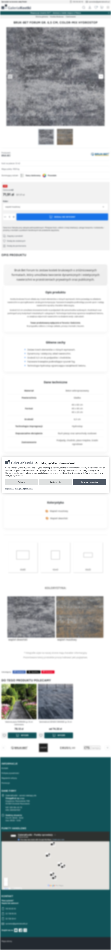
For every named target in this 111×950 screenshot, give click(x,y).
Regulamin (9, 488)
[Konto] (89, 7)
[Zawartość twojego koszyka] (101, 7)
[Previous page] (10, 76)
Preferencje (55, 482)
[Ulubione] (95, 7)
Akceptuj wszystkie (89, 482)
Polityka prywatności (24, 488)
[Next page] (101, 76)
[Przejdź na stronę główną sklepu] (16, 7)
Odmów (21, 482)
